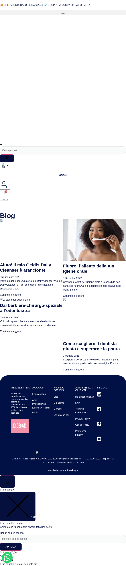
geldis (99, 414)
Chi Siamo (59, 402)
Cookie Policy (82, 424)
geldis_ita (101, 399)
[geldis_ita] (99, 394)
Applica (11, 546)
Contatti (57, 408)
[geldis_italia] (99, 424)
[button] (63, 12)
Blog (56, 396)
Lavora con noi (61, 415)
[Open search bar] (1, 144)
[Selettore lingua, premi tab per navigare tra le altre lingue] (5, 165)
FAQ (77, 402)
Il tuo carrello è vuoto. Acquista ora (18, 564)
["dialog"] (63, 527)
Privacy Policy (82, 418)
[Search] (7, 158)
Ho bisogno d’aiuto (84, 396)
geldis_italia (102, 429)
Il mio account (39, 394)
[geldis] (99, 409)
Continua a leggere (10, 294)
